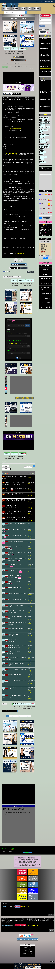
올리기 (27, 325)
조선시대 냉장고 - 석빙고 (45, 71)
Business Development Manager (16, 541)
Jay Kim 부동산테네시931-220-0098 (22, 878)
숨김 (53, 6)
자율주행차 (43, 250)
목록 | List (4, 703)
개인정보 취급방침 (15, 848)
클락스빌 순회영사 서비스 (32, 925)
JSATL (29, 575)
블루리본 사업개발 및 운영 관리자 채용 (17, 593)
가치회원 (42, 127)
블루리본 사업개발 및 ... (46, 283)
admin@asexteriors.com (15, 128)
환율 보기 (45, 257)
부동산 (45, 129)
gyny (29, 523)
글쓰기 (14, 48)
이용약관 (8, 848)
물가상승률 (43, 152)
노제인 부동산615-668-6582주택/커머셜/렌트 (22, 884)
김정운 (45, 120)
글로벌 (29, 499)
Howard (30, 604)
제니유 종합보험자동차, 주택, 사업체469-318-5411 (32, 878)
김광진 (47, 127)
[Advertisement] (18, 76)
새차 (41, 129)
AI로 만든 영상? (43, 80)
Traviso (29, 639)
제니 (29, 546)
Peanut (29, 505)
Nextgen (30, 645)
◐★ (41, 86)
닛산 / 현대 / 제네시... (46, 265)
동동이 (29, 633)
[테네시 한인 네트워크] (11, 5)
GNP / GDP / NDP (44, 66)
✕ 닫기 (52, 961)
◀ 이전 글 (51, 914)
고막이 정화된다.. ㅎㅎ (45, 99)
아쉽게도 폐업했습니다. (45, 106)
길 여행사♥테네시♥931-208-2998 (32, 872)
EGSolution (30, 662)
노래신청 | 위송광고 (6, 376)
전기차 (42, 248)
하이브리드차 (43, 246)
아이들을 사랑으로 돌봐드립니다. (15, 494)
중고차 (41, 154)
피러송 (29, 529)
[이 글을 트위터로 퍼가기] (6, 271)
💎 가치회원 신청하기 (45, 15)
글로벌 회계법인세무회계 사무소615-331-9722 (22, 872)
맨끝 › (28, 716)
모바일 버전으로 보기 (27, 852)
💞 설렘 (49, 32)
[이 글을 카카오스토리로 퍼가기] (7, 271)
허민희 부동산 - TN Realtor (18, 18)
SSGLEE (30, 622)
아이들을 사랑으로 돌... (46, 269)
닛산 (41, 122)
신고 (32, 271)
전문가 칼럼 (36, 8)
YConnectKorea (44, 134)
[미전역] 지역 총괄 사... (46, 293)
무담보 (41, 117)
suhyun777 (30, 674)
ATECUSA (30, 610)
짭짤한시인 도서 (45, 168)
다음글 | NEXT (17, 276)
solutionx (30, 540)
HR (28, 569)
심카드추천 (43, 144)
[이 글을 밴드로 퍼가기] (9, 271)
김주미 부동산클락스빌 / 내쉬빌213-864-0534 (22, 897)
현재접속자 (48, 1)
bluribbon (31, 535)
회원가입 (42, 1)
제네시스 (42, 137)
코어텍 (29, 616)
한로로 (46, 117)
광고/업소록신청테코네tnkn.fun (32, 897)
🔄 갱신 (51, 930)
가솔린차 (42, 244)
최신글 (18, 906)
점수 (40, 218)
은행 (41, 120)
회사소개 (4, 848)
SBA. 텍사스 (43, 156)
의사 (48, 144)
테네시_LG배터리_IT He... (47, 278)
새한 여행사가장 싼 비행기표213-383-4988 (22, 891)
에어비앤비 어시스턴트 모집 (14, 674)
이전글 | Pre (11, 276)
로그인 (37, 1)
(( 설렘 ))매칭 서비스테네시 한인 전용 (33, 884)
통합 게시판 (15, 8)
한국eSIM (42, 125)
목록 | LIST (6, 276)
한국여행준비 (43, 142)
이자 (47, 139)
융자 (41, 132)
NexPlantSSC (31, 657)
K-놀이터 (23, 8)
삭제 (26, 333)
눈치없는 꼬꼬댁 (43, 38)
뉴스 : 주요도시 (6, 8)
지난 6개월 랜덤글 (20, 925)
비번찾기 (47, 29)
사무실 (29, 8)
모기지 (41, 159)
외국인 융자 (47, 122)
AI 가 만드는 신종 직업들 (45, 43)
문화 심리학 (43, 161)
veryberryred (5, 67)
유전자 (46, 147)
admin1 (29, 476)
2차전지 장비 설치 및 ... (46, 298)
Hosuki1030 (31, 482)
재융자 (41, 147)
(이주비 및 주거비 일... (46, 302)
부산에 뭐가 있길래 (44, 48)
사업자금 (42, 139)
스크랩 (28, 271)
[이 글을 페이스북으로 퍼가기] (4, 271)
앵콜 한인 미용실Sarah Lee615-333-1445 (33, 891)
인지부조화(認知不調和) (45, 61)
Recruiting (30, 552)
